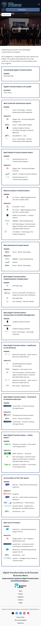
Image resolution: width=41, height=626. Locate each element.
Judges (20, 602)
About (20, 591)
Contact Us (20, 623)
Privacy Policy (20, 617)
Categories (21, 597)
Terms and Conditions (20, 620)
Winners (20, 594)
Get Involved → (22, 9)
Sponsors (20, 600)
